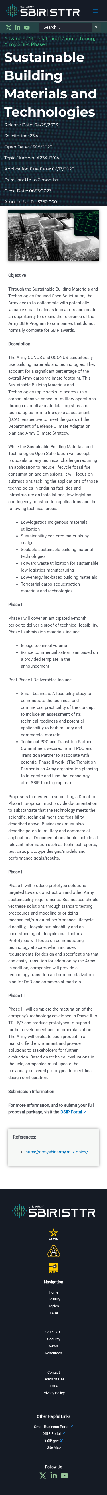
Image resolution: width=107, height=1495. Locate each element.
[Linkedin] (18, 27)
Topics (53, 1306)
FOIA (54, 1386)
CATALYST (53, 1332)
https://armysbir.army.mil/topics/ (56, 1152)
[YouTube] (27, 27)
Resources (53, 1353)
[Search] (96, 27)
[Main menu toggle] (95, 11)
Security (53, 1339)
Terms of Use (53, 1379)
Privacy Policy (54, 1393)
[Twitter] (8, 27)
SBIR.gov (51, 1440)
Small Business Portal (51, 1427)
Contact (53, 1372)
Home (53, 1292)
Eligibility (53, 1299)
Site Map (54, 1447)
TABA (53, 1313)
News (53, 1346)
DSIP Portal (71, 1112)
